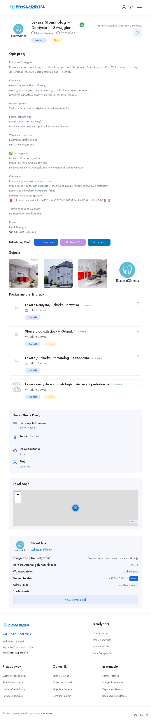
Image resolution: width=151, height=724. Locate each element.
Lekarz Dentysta (44, 33)
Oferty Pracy (100, 633)
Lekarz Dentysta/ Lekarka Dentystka (52, 305)
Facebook (47, 242)
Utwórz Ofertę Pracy (14, 689)
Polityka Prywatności (113, 682)
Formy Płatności (111, 676)
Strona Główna (61, 676)
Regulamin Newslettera (114, 696)
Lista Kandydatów (102, 653)
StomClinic (39, 543)
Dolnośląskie (131, 572)
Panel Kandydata (102, 640)
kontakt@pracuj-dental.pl (15, 652)
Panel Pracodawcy (13, 682)
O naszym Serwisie (63, 682)
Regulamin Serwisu (112, 689)
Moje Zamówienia (62, 689)
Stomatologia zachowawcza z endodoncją (113, 558)
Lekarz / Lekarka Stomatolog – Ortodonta (57, 358)
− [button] (18, 500)
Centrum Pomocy (62, 696)
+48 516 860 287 (17, 634)
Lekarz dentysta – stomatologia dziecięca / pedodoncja (67, 384)
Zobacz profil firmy (41, 549)
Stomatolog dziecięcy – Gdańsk (49, 331)
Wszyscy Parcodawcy (14, 676)
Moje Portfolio (101, 646)
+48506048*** (122, 578)
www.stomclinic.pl (75, 600)
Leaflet (134, 521)
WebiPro (47, 713)
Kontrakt (39, 40)
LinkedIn (100, 242)
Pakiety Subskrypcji (13, 696)
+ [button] (18, 494)
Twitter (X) (74, 242)
